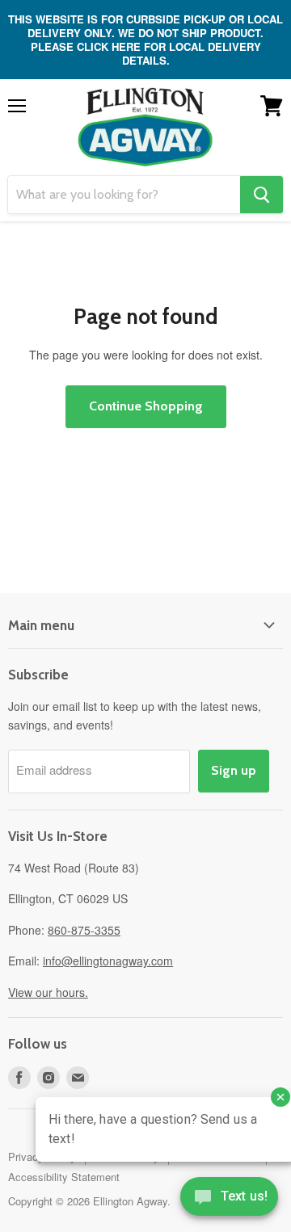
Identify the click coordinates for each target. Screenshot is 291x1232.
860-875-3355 (84, 930)
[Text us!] (229, 1199)
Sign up (233, 770)
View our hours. (48, 992)
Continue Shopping (146, 406)
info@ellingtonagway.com (108, 960)
